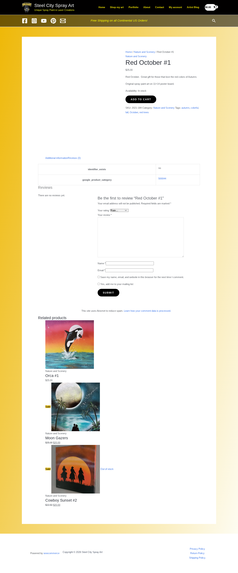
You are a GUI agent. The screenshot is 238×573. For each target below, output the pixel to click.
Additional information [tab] (56, 158)
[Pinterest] (53, 21)
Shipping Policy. (197, 557)
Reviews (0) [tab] (74, 158)
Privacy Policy (197, 548)
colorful (194, 107)
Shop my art (117, 7)
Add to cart (141, 99)
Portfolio (133, 7)
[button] (214, 20)
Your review (105, 215)
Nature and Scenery (144, 52)
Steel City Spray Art (54, 5)
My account (175, 7)
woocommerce (51, 553)
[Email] (63, 21)
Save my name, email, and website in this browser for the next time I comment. (142, 277)
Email (101, 270)
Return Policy (197, 553)
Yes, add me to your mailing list (116, 284)
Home (101, 7)
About (146, 7)
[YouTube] (44, 21)
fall (126, 112)
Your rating (104, 210)
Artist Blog (193, 7)
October (134, 112)
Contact (159, 7)
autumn (185, 107)
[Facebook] (25, 21)
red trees (144, 112)
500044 (162, 178)
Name (102, 263)
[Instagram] (34, 21)
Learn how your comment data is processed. (147, 310)
